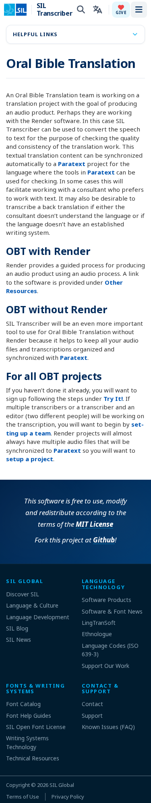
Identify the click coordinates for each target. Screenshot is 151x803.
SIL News (18, 639)
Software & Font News (112, 611)
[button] (121, 10)
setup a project (29, 459)
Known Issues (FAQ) (108, 727)
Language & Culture (32, 605)
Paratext (71, 164)
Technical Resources (32, 758)
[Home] (20, 10)
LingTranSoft (99, 622)
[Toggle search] (81, 10)
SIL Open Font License (36, 727)
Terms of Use (22, 796)
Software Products (106, 600)
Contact (92, 704)
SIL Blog (17, 628)
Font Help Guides (28, 715)
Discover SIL (22, 594)
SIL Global (62, 785)
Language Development (37, 617)
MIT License (94, 524)
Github (104, 539)
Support (92, 715)
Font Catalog (23, 704)
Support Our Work (105, 666)
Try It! (113, 398)
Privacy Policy (68, 796)
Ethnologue (97, 634)
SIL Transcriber (52, 9)
